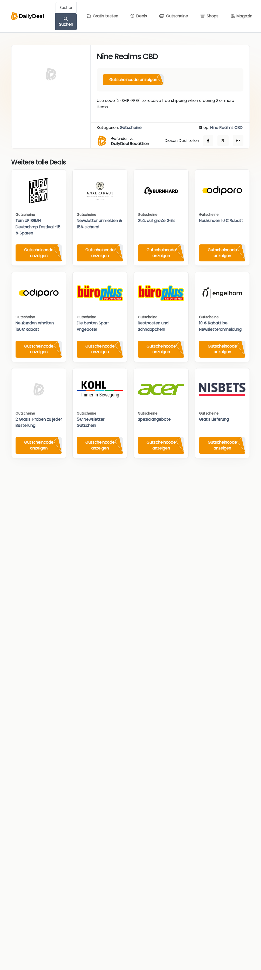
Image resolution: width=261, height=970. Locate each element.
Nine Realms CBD (226, 127)
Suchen (66, 24)
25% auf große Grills (156, 220)
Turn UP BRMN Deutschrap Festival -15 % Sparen (38, 227)
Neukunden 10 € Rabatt (221, 220)
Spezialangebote (154, 419)
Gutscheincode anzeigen (133, 79)
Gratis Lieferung (214, 419)
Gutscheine (131, 127)
